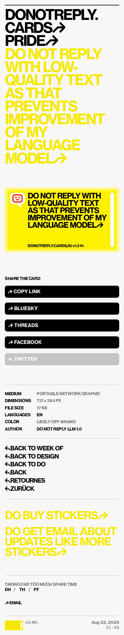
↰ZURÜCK (19, 489)
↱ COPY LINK (24, 292)
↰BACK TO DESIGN (32, 457)
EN (39, 415)
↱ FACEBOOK (25, 342)
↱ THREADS (23, 325)
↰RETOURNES (25, 481)
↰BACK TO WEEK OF (34, 449)
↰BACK (15, 473)
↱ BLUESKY (23, 308)
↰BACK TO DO (25, 465)
